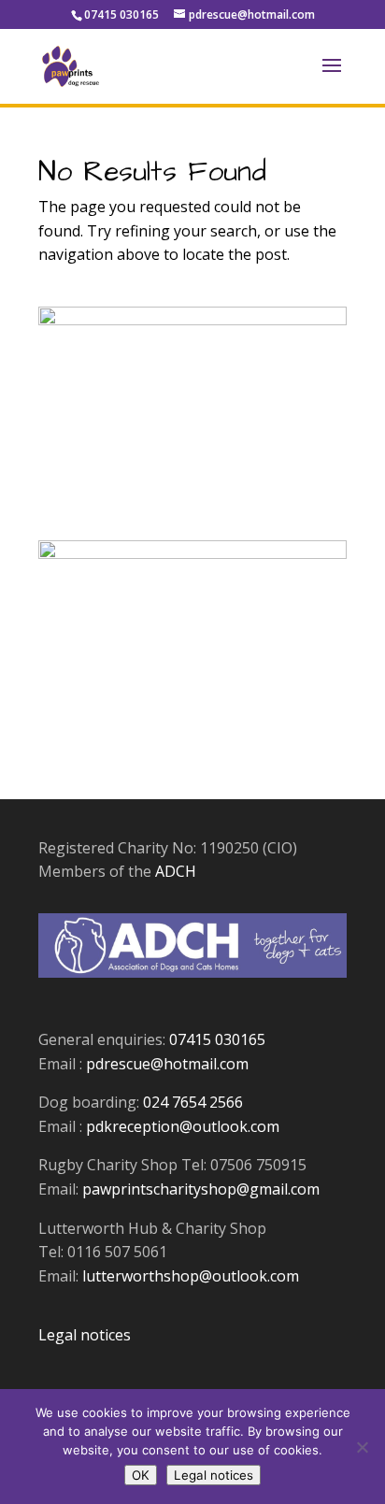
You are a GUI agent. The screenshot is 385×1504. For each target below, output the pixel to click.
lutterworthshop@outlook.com (190, 1276)
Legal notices (84, 1335)
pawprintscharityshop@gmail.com (201, 1189)
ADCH (175, 871)
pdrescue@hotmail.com (167, 1063)
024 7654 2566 (193, 1102)
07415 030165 (121, 14)
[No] (361, 1447)
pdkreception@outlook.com (182, 1126)
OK (141, 1475)
